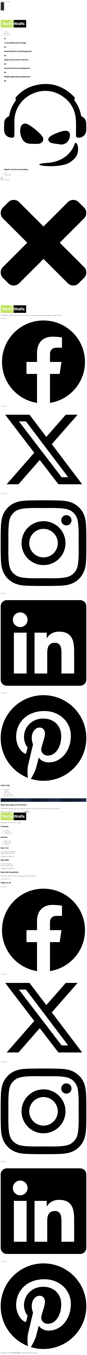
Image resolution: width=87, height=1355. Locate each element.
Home (6, 31)
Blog (5, 173)
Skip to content (6, 1)
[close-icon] (43, 304)
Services (7, 35)
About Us (7, 33)
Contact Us (7, 175)
